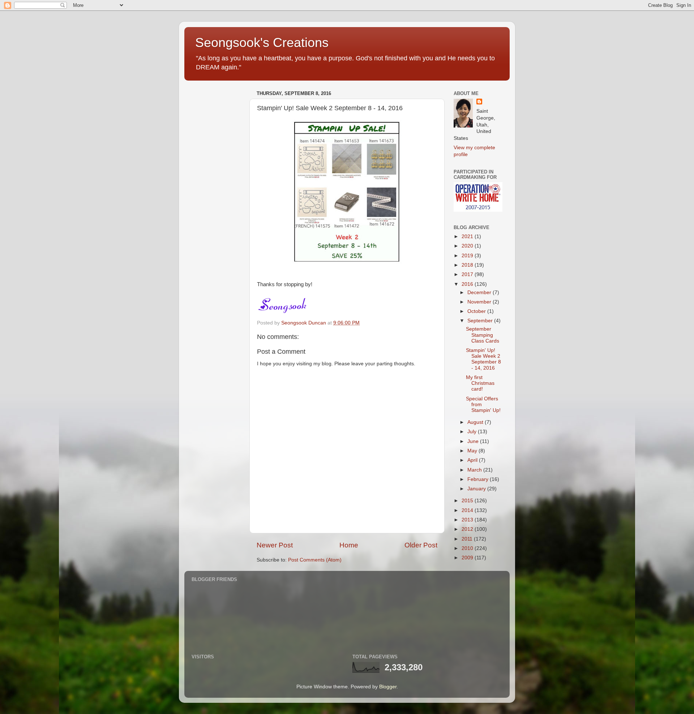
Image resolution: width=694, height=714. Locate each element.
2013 (468, 519)
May (473, 450)
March (475, 470)
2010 (468, 548)
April (473, 460)
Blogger (388, 686)
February (478, 479)
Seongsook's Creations (262, 42)
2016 (468, 284)
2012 (468, 529)
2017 (468, 274)
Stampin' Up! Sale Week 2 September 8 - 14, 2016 (483, 359)
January (477, 488)
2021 (468, 236)
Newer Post (275, 545)
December (480, 292)
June (473, 441)
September (480, 320)
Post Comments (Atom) (315, 560)
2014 (468, 510)
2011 (468, 539)
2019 (468, 255)
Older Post (420, 545)
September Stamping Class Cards (482, 334)
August (476, 422)
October (477, 311)
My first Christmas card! (480, 383)
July (472, 431)
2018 (468, 265)
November (480, 302)
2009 (468, 557)
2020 (468, 246)
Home (348, 545)
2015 (468, 500)
